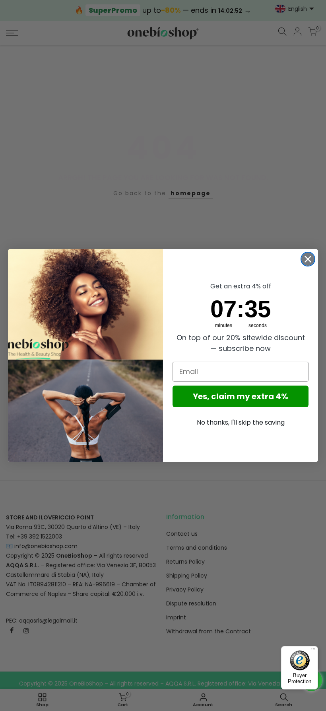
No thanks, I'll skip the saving (241, 422)
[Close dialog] (308, 259)
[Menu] (313, 651)
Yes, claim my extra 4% (240, 396)
